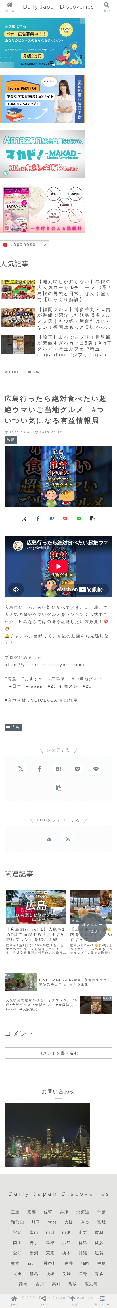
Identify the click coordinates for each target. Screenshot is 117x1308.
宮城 (101, 1222)
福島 (101, 1263)
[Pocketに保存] (65, 518)
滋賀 (99, 1252)
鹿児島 (91, 1283)
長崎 (66, 1273)
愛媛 (99, 1242)
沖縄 (83, 1252)
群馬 (34, 1273)
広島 (16, 727)
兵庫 (64, 1211)
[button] (92, 518)
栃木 (66, 1252)
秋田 (17, 1273)
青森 (99, 1273)
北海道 (83, 1211)
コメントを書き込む (58, 1052)
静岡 (23, 1283)
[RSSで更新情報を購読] (68, 839)
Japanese (22, 244)
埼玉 (36, 1222)
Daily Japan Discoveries (58, 7)
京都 (31, 1211)
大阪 (68, 1222)
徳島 (83, 1242)
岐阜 (99, 1232)
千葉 (101, 1211)
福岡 (85, 1263)
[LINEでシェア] (78, 518)
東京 (50, 1252)
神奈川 (50, 1263)
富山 (34, 1232)
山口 (50, 1232)
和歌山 (17, 1222)
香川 (39, 1283)
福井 (68, 1263)
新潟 (34, 1252)
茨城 (50, 1273)
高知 (56, 1283)
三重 (15, 1211)
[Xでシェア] (24, 518)
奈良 (85, 1222)
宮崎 (17, 1232)
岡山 (17, 1242)
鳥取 (72, 1283)
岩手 (34, 1242)
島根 (50, 1242)
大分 (52, 1222)
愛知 (17, 1252)
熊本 (15, 1263)
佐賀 (48, 1211)
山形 (66, 1232)
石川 (31, 1263)
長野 (83, 1273)
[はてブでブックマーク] (51, 518)
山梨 (83, 1232)
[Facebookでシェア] (38, 518)
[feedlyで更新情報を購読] (49, 839)
